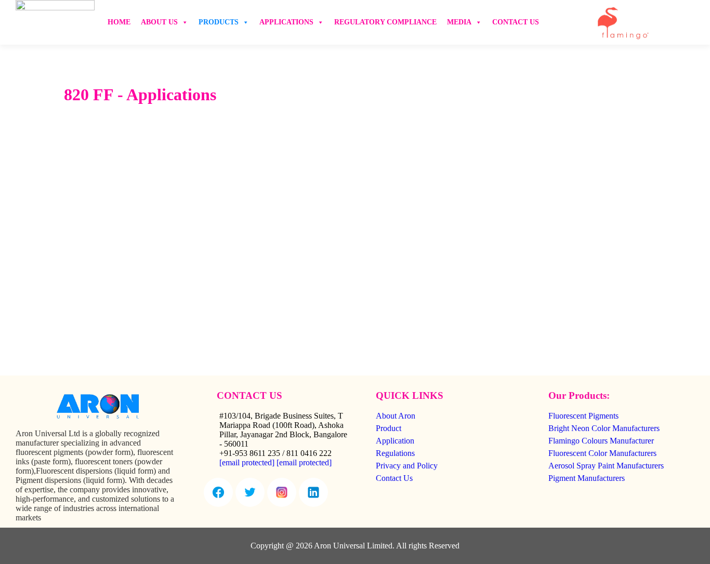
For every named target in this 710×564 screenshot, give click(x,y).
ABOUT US (159, 22)
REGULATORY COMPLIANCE (385, 22)
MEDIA (459, 22)
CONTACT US (515, 22)
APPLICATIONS (286, 22)
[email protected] (246, 462)
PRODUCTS (219, 22)
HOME (119, 22)
